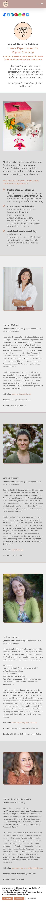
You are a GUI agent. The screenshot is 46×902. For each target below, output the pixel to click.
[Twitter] (8, 14)
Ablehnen (19, 898)
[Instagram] (23, 14)
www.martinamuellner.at (21, 394)
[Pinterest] (16, 14)
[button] (42, 4)
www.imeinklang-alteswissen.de (24, 723)
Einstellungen (12, 892)
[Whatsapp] (20, 14)
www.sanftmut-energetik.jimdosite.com (27, 868)
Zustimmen (7, 898)
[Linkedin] (12, 14)
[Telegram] (27, 14)
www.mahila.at (17, 550)
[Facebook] (4, 14)
